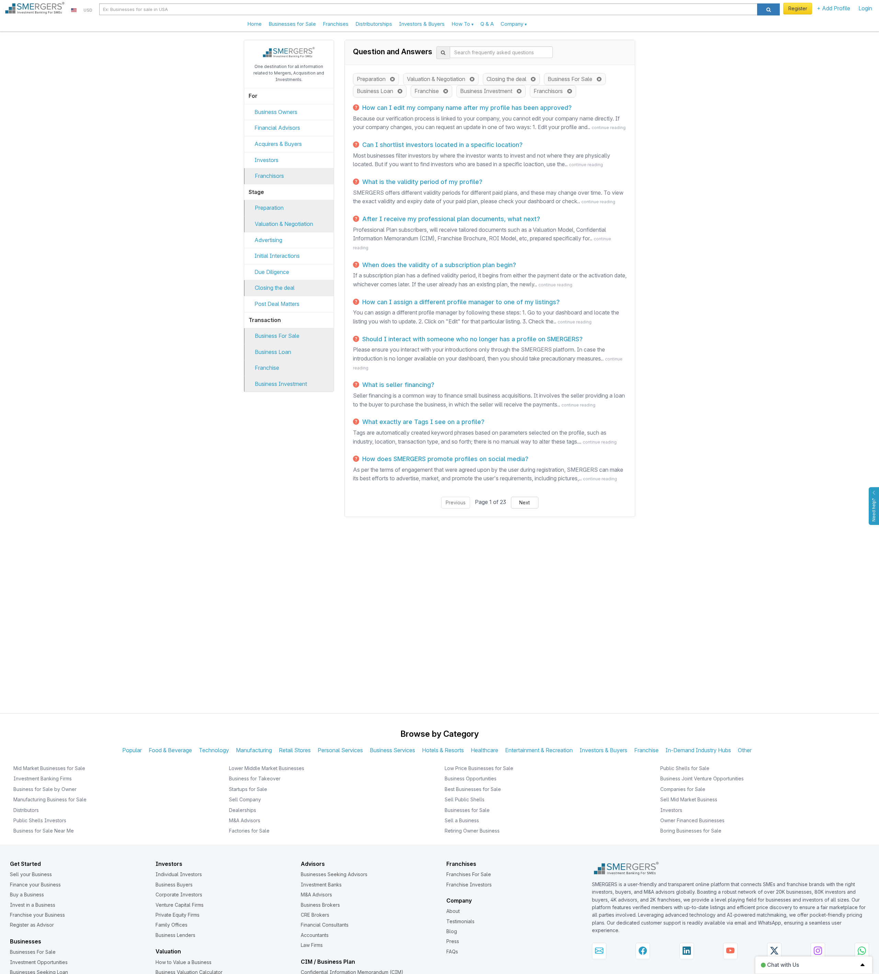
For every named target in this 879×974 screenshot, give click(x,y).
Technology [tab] (214, 750)
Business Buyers (174, 884)
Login (865, 8)
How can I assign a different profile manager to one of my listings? (460, 302)
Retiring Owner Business (472, 831)
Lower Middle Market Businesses (266, 768)
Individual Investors (179, 874)
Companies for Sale (682, 789)
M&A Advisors (244, 820)
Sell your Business (31, 874)
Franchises (336, 24)
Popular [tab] (132, 750)
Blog (451, 931)
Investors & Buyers (422, 24)
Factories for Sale (249, 831)
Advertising (268, 240)
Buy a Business (27, 894)
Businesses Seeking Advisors (334, 874)
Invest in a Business (32, 905)
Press (452, 941)
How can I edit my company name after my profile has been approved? (466, 107)
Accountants (315, 935)
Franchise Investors (469, 884)
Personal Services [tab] (340, 750)
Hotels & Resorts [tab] (443, 750)
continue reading (609, 127)
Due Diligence (271, 271)
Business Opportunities (470, 778)
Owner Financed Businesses (692, 820)
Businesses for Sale (292, 24)
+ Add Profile (833, 8)
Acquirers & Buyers (278, 143)
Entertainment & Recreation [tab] (539, 750)
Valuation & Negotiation (284, 223)
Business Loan (273, 351)
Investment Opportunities (39, 962)
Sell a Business (462, 820)
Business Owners (275, 111)
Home (254, 24)
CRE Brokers (315, 915)
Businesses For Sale (33, 952)
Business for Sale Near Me (43, 831)
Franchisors (269, 175)
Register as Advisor (32, 925)
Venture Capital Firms (180, 905)
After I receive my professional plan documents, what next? (450, 218)
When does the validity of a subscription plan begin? (438, 264)
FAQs (452, 951)
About (453, 911)
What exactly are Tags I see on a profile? (422, 421)
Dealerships (242, 810)
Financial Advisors (277, 127)
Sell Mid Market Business (688, 799)
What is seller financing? (397, 384)
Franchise (267, 367)
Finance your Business (35, 884)
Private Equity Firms (177, 915)
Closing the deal (275, 287)
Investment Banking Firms (42, 778)
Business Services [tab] (392, 750)
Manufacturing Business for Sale (50, 799)
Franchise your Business (37, 915)
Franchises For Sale (468, 874)
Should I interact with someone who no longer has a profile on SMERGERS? (472, 339)
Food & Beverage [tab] (170, 750)
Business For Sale (277, 335)
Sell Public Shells (464, 799)
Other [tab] (745, 750)
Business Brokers (320, 905)
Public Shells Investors (39, 820)
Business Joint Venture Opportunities (702, 778)
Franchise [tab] (646, 750)
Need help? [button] (873, 510)
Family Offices (171, 925)
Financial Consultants (325, 925)
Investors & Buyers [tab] (603, 750)
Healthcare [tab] (484, 750)
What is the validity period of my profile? (421, 181)
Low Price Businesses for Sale (479, 768)
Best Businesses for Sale (473, 789)
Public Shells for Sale (684, 768)
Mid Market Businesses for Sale (49, 768)
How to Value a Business (184, 962)
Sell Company (245, 799)
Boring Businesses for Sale (690, 831)
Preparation (269, 207)
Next (524, 502)
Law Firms (312, 945)
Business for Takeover (255, 778)
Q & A (487, 24)
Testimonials (460, 921)
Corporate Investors (179, 894)
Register (797, 8)
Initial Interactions (277, 255)
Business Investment (281, 383)
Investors (266, 160)
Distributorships (373, 24)
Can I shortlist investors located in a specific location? (442, 144)
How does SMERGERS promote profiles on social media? (444, 458)
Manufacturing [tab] (254, 750)
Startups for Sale (248, 789)
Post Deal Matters (276, 303)
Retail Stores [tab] (295, 750)
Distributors (26, 810)
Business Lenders (175, 935)
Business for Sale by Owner (45, 789)
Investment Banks (321, 884)
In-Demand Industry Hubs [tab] (698, 750)
